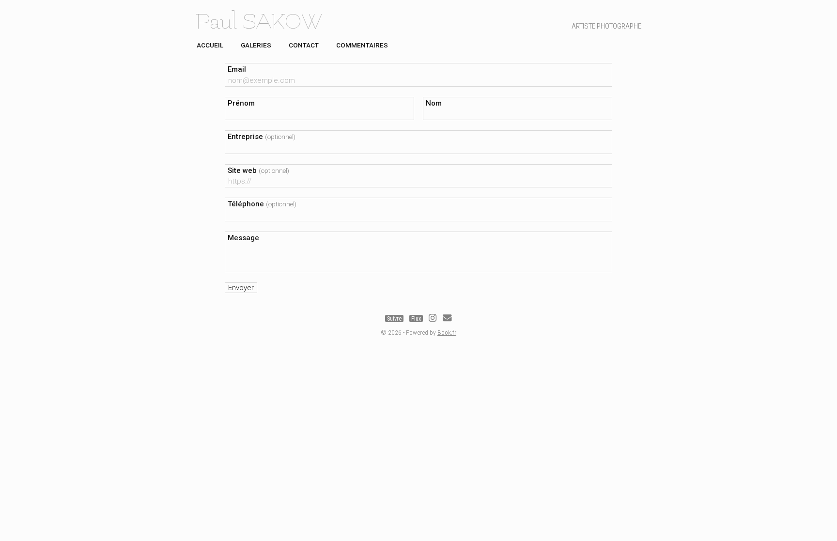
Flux (416, 318)
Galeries (256, 45)
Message (243, 237)
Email (237, 69)
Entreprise (261, 136)
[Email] (447, 318)
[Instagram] (432, 318)
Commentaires (362, 45)
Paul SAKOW (259, 21)
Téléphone (262, 204)
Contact (304, 45)
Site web (258, 170)
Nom (434, 103)
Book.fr (446, 332)
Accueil (210, 45)
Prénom (241, 103)
